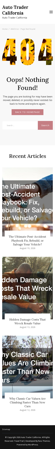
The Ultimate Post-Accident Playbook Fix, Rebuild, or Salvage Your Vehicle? (27, 240)
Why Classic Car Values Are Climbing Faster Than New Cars (27, 402)
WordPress (33, 444)
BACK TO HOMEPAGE (27, 112)
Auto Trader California (15, 10)
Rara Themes (44, 441)
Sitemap (6, 429)
